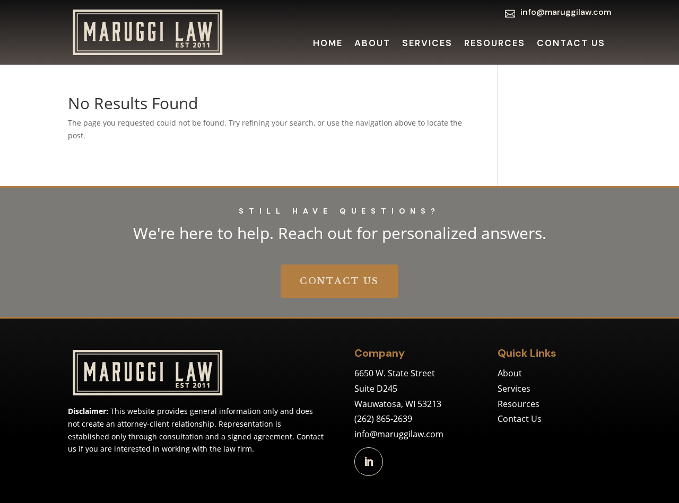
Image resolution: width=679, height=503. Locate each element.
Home (328, 44)
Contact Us (571, 44)
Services (427, 44)
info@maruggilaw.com (398, 434)
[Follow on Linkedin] (368, 461)
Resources (494, 44)
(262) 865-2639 (383, 419)
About (372, 44)
